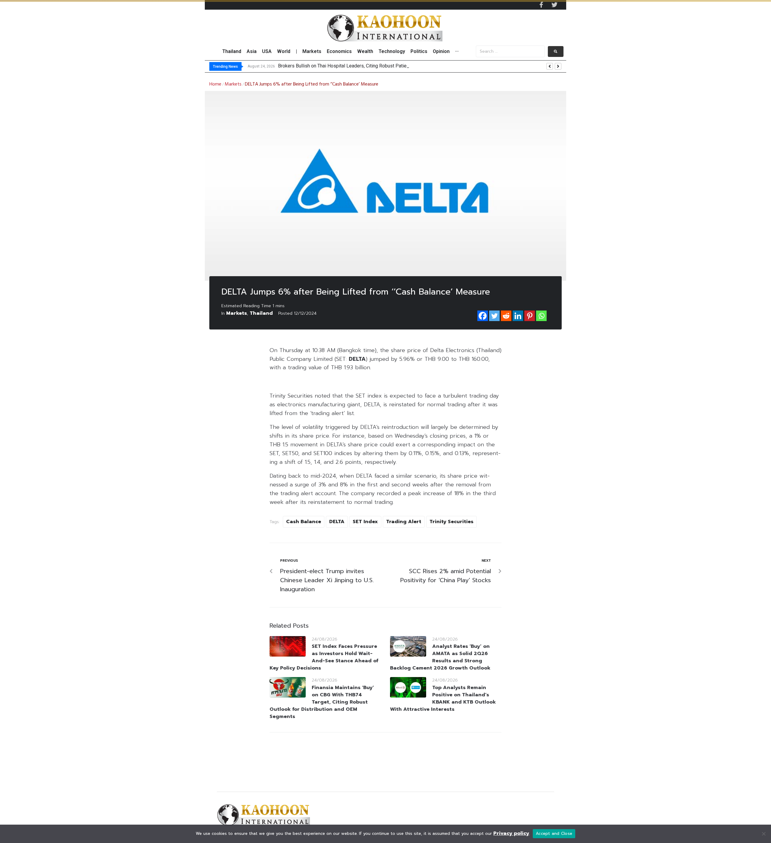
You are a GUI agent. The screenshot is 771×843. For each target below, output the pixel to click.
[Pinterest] (529, 316)
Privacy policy (511, 833)
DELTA (337, 521)
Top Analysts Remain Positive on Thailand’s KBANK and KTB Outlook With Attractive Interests (443, 698)
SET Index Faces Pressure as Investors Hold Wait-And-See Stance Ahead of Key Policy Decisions (324, 657)
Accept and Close (554, 833)
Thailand (261, 313)
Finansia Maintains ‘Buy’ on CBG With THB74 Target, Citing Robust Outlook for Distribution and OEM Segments (322, 702)
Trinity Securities (451, 521)
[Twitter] (554, 5)
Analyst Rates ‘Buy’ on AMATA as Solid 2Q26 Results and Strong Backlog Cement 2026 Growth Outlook (440, 657)
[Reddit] (506, 316)
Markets (233, 84)
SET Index (365, 521)
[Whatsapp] (541, 316)
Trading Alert (403, 521)
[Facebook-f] (541, 5)
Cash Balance (303, 521)
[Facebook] (482, 316)
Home (215, 84)
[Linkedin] (518, 316)
